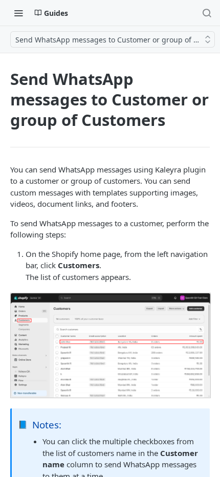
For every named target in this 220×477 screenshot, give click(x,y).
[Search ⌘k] (207, 13)
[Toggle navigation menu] (18, 13)
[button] (110, 345)
